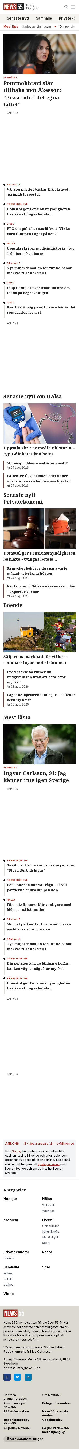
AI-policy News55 (17, 1428)
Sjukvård (48, 1205)
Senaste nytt (18, 18)
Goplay (16, 1151)
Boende (8, 1258)
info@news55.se (29, 1368)
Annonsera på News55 (14, 1405)
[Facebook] (7, 1377)
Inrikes (8, 1273)
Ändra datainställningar (22, 1439)
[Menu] (73, 6)
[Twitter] (17, 1377)
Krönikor (10, 1220)
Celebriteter (50, 1226)
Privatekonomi (16, 1252)
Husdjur (10, 1199)
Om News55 (51, 1395)
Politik (7, 1279)
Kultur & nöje (50, 1231)
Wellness (48, 1211)
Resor (47, 1252)
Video (8, 1294)
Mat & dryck (50, 1237)
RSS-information (16, 1411)
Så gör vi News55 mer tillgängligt (55, 1430)
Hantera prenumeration (15, 1397)
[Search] (66, 6)
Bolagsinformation (56, 1403)
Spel (46, 1267)
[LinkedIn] (28, 1377)
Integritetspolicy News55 (16, 1421)
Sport (46, 1243)
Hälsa (47, 1199)
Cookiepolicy (52, 1420)
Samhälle (44, 18)
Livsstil (48, 1220)
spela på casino (49, 1164)
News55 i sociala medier (55, 1413)
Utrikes (8, 1284)
